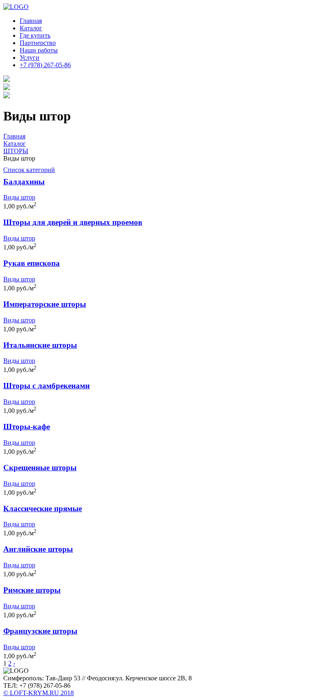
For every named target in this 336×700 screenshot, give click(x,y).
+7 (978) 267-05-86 (45, 64)
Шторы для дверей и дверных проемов (72, 222)
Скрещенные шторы (40, 467)
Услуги (29, 57)
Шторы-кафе (26, 426)
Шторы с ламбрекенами (46, 385)
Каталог (31, 28)
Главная (31, 20)
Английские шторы (38, 549)
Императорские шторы (44, 304)
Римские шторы (32, 590)
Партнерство (38, 42)
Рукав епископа (31, 263)
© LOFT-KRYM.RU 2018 (38, 692)
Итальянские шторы (40, 345)
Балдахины (24, 181)
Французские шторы (40, 631)
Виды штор (19, 197)
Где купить (35, 35)
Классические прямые (42, 508)
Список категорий (29, 169)
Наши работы (39, 50)
